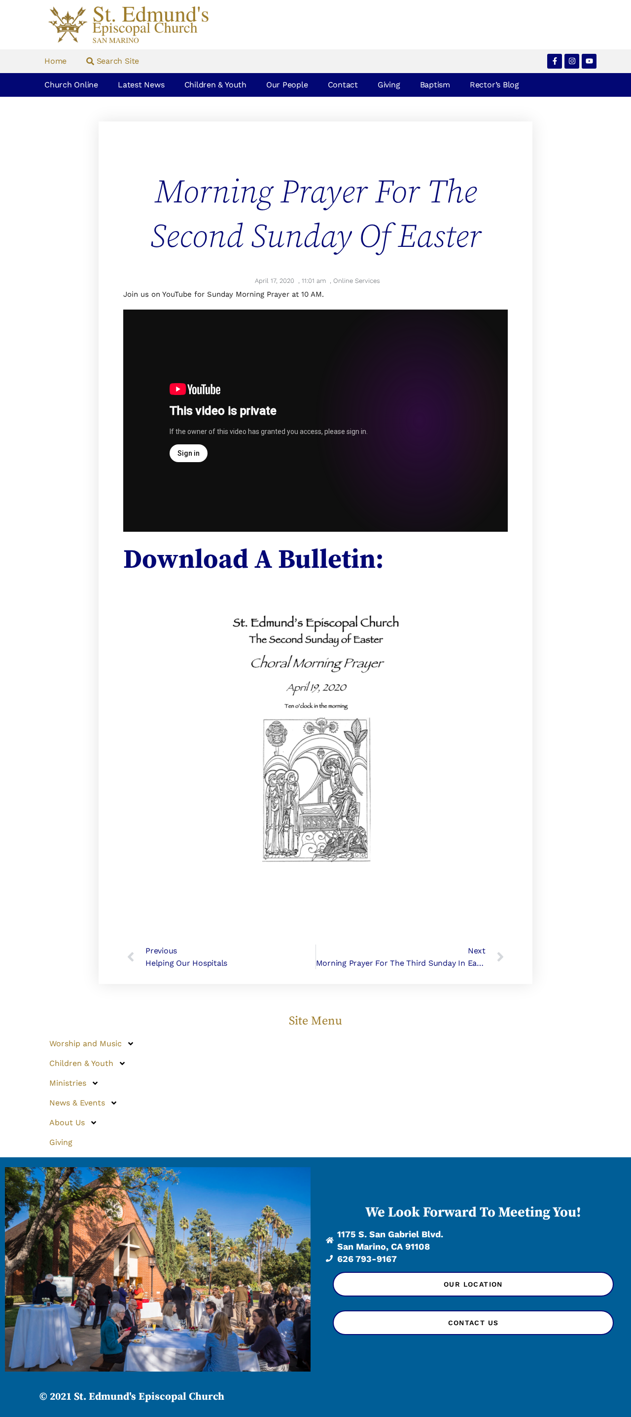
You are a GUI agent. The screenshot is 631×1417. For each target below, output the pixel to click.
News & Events (77, 1102)
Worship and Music (85, 1043)
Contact (343, 84)
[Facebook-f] (554, 61)
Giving (389, 84)
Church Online (71, 84)
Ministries (67, 1083)
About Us (67, 1122)
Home (55, 61)
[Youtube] (589, 61)
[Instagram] (571, 61)
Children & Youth (215, 84)
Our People (287, 84)
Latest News (141, 84)
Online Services (356, 280)
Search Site (116, 61)
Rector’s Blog (494, 84)
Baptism (435, 84)
